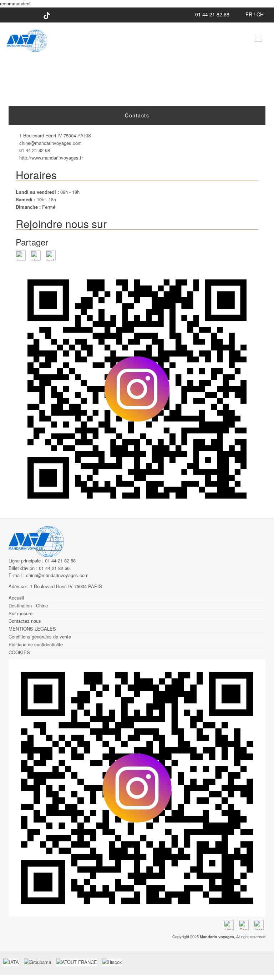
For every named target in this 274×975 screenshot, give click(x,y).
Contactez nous (25, 620)
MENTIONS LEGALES (32, 628)
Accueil (16, 597)
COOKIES (19, 652)
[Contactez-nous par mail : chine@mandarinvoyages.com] (237, 14)
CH (260, 14)
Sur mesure (20, 613)
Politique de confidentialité (36, 644)
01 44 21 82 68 (211, 14)
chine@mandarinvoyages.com (50, 143)
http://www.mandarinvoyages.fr (51, 157)
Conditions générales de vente (40, 636)
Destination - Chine (28, 605)
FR (248, 14)
